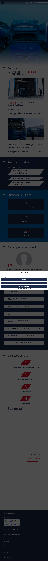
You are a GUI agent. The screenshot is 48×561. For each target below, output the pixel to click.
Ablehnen (24, 282)
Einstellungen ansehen (24, 286)
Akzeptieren (24, 279)
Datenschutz (25, 288)
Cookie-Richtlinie (19, 288)
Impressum (29, 288)
